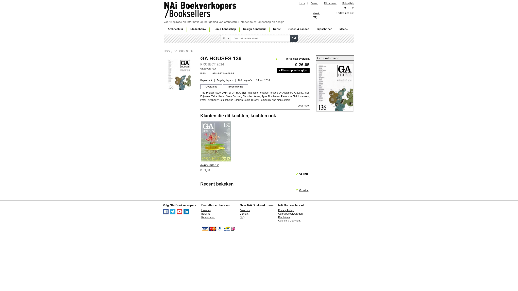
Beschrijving (235, 86)
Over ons (245, 210)
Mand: (316, 13)
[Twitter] (172, 213)
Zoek (294, 38)
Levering (206, 210)
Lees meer (304, 105)
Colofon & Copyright (289, 220)
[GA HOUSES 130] (216, 161)
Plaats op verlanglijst (294, 70)
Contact (314, 3)
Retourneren (208, 217)
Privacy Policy (286, 210)
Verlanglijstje (348, 3)
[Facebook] (166, 213)
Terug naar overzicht (298, 58)
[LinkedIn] (186, 213)
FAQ (242, 217)
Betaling (205, 213)
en (353, 7)
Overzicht (211, 86)
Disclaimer (284, 217)
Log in (302, 3)
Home (167, 51)
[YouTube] (179, 213)
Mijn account (330, 3)
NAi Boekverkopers (200, 10)
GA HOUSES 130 (209, 165)
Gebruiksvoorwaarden (290, 213)
